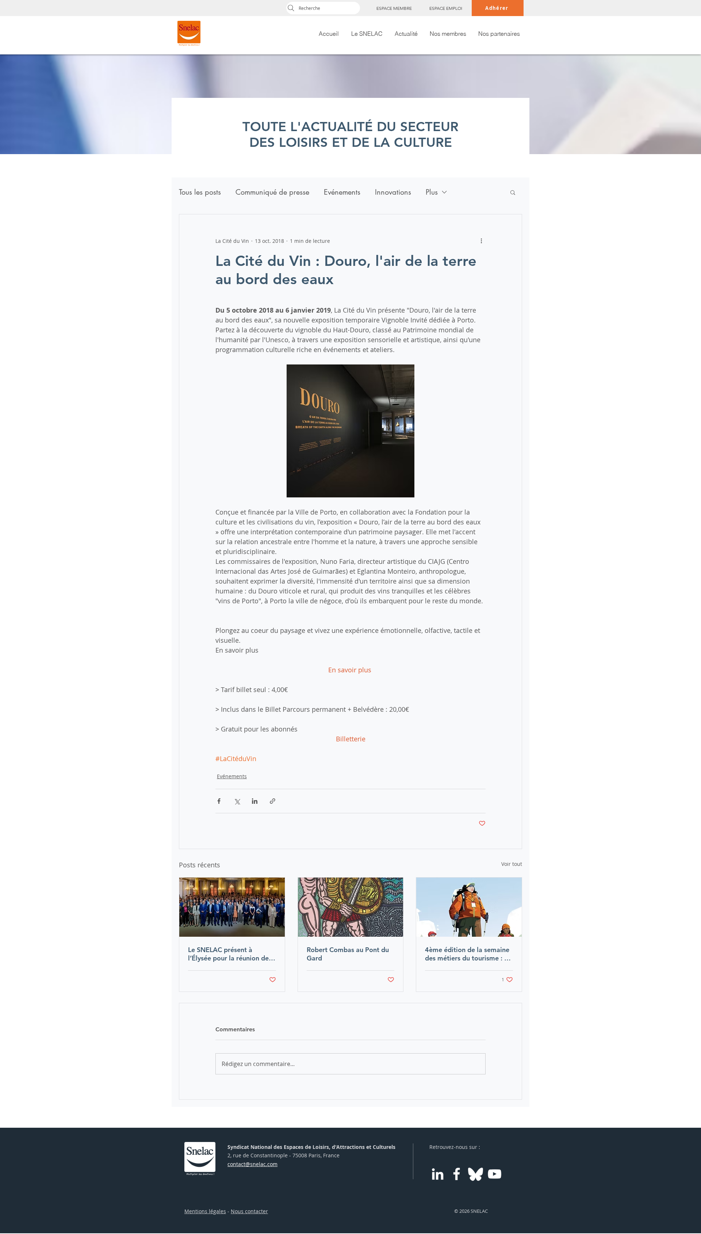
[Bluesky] (475, 1174)
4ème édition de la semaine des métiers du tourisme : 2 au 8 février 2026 (467, 953)
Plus (432, 192)
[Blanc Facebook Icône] (456, 1174)
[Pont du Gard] (350, 907)
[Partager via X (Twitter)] (236, 801)
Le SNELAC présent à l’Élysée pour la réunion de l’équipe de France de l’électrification (228, 953)
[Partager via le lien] (272, 801)
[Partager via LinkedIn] (254, 801)
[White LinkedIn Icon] (437, 1174)
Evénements (342, 192)
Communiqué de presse (272, 192)
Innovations (393, 192)
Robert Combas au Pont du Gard (348, 953)
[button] (512, 192)
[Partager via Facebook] (218, 801)
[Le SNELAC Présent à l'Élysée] (232, 907)
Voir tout (511, 863)
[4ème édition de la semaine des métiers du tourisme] (469, 907)
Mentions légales (205, 1211)
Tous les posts (200, 192)
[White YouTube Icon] (494, 1174)
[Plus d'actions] (481, 240)
